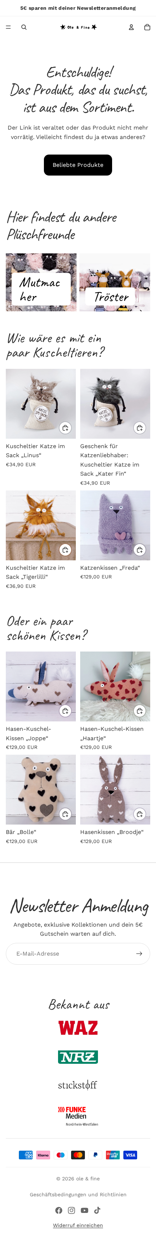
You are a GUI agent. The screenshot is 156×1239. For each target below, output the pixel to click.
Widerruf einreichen (78, 1225)
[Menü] (8, 27)
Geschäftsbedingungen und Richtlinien (78, 1194)
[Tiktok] (97, 1210)
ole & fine (88, 1178)
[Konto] (131, 27)
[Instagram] (71, 1210)
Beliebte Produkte (78, 164)
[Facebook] (58, 1210)
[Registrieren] (139, 953)
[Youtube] (84, 1210)
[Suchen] (24, 27)
